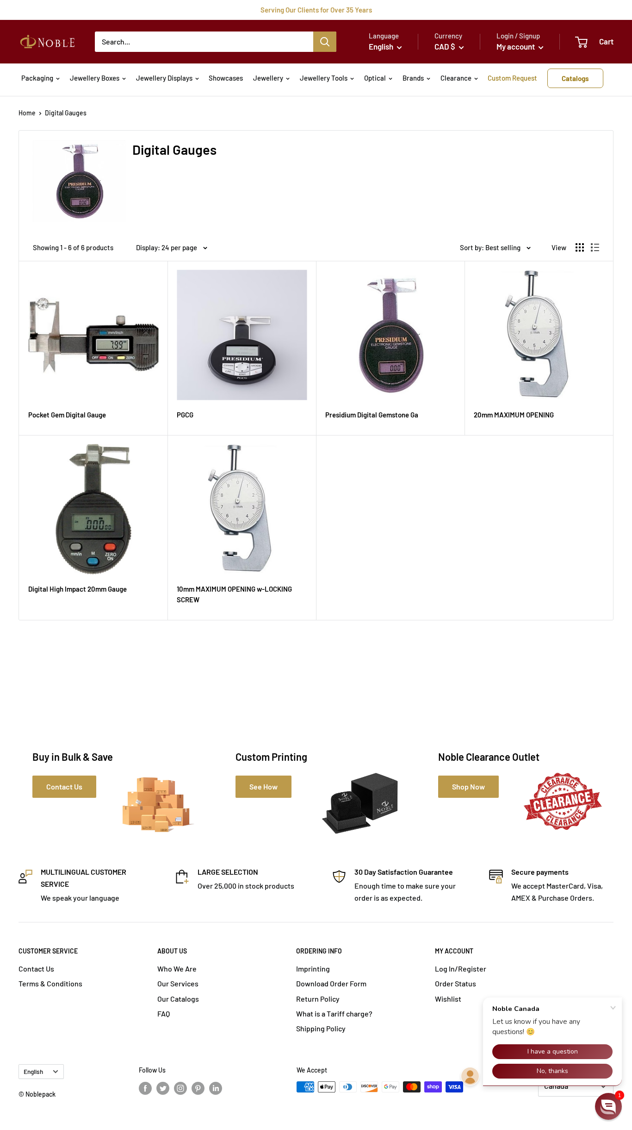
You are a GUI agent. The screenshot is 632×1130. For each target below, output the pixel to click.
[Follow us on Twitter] (162, 1087)
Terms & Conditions (50, 983)
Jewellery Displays (164, 78)
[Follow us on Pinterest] (198, 1087)
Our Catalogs (178, 998)
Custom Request (512, 78)
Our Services (177, 983)
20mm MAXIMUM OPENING (514, 414)
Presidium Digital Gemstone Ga (371, 414)
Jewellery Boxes (94, 78)
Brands (413, 78)
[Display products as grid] (580, 247)
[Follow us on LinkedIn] (215, 1087)
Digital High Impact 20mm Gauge (77, 589)
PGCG (185, 414)
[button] (608, 1106)
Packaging (37, 78)
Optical (375, 78)
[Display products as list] (595, 247)
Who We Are (177, 968)
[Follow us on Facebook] (145, 1087)
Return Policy (318, 998)
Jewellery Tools (323, 78)
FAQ (163, 1013)
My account (516, 46)
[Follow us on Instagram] (180, 1087)
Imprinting (313, 968)
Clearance (455, 78)
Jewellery (268, 78)
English (33, 1071)
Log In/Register (460, 968)
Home (27, 113)
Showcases (226, 78)
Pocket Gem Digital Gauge (67, 414)
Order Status (455, 983)
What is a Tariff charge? (334, 1013)
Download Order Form (331, 983)
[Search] (324, 42)
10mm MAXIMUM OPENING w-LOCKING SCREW (234, 594)
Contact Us (36, 968)
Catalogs (575, 78)
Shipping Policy (321, 1028)
